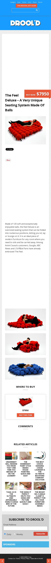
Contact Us (11, 558)
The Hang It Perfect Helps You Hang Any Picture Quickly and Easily (25, 498)
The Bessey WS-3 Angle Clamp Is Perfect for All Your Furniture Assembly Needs (39, 499)
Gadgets (13, 2)
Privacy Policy (25, 558)
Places (40, 2)
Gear (19, 2)
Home (24, 2)
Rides (34, 2)
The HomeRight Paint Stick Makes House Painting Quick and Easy (25, 469)
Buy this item (25, 415)
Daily (9, 534)
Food (29, 2)
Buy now (37, 94)
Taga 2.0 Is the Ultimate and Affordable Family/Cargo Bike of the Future (11, 499)
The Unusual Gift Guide (26, 6)
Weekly (19, 534)
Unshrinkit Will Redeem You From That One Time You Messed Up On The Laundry (11, 469)
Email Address (9, 525)
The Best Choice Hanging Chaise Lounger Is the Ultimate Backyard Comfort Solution (40, 471)
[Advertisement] (25, 63)
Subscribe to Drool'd (37, 558)
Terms (18, 558)
